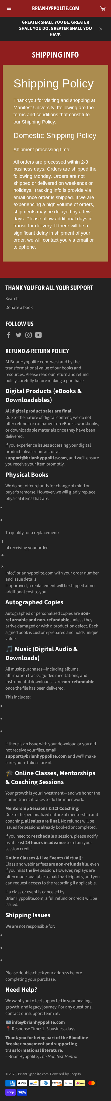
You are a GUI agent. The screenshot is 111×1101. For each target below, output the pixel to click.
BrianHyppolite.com (55, 8)
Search (12, 298)
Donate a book (19, 307)
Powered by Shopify (65, 1074)
